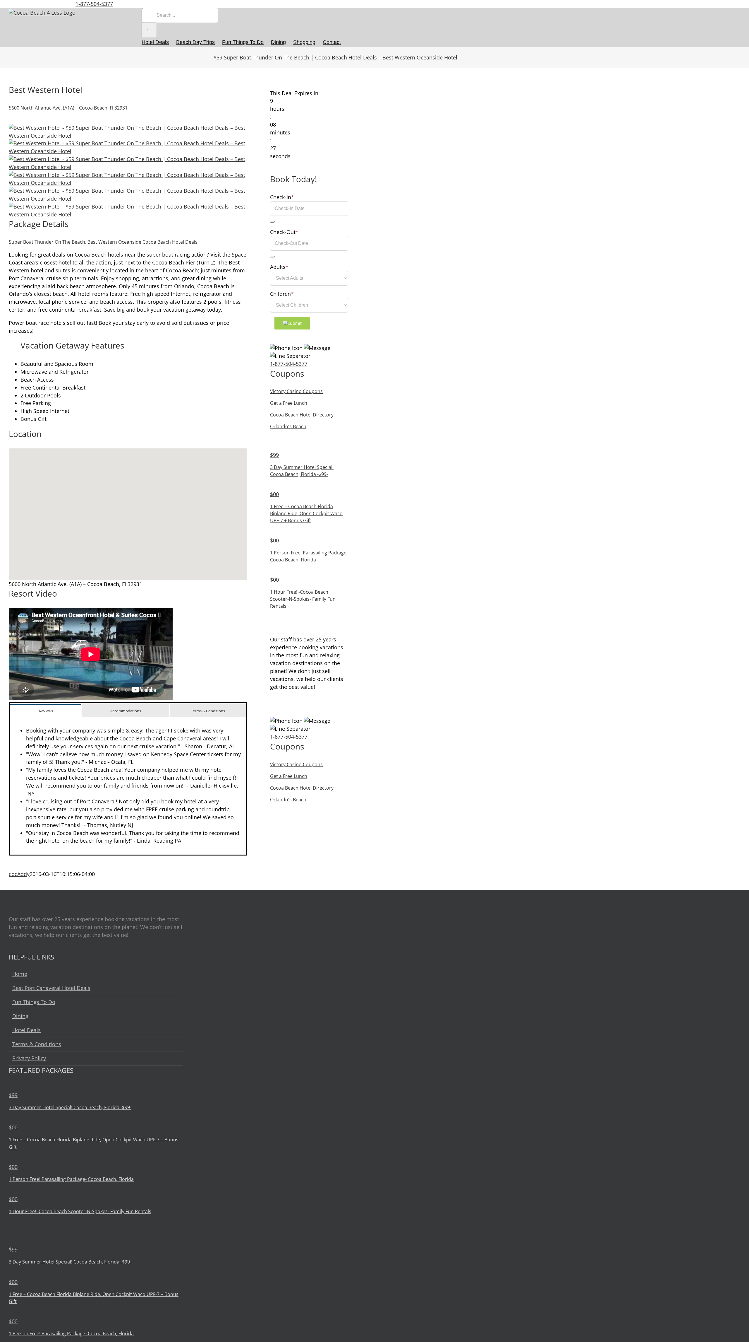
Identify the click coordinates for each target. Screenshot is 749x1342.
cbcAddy (19, 873)
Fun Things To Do (33, 1001)
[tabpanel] (128, 786)
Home (19, 973)
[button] (127, 510)
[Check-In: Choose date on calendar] (272, 222)
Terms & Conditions (36, 1044)
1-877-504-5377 (94, 3)
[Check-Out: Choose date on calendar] (272, 256)
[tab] (45, 710)
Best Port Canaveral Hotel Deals (51, 987)
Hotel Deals (26, 1030)
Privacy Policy (29, 1058)
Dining (20, 1016)
